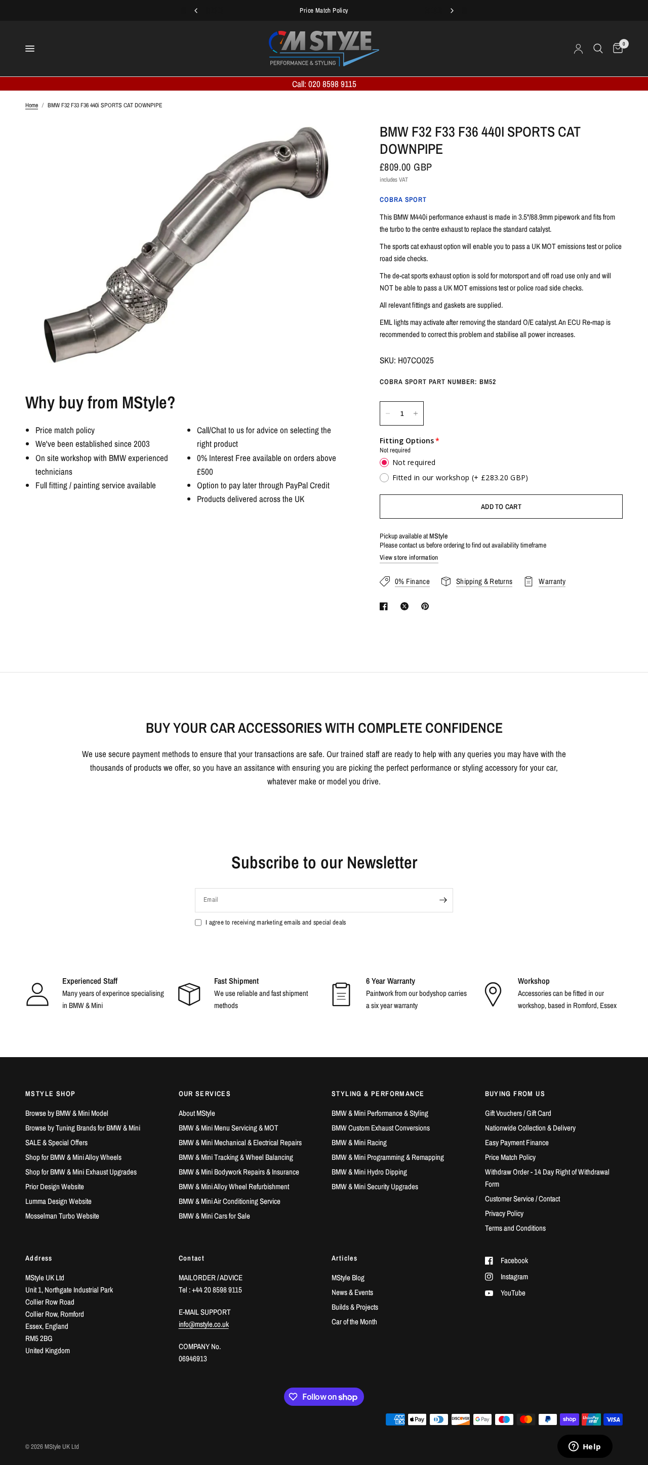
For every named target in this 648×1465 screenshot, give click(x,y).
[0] (615, 48)
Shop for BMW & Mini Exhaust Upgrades (81, 1171)
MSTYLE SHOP (50, 1093)
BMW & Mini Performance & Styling (380, 1113)
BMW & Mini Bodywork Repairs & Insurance (239, 1171)
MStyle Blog (348, 1277)
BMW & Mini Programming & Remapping (388, 1157)
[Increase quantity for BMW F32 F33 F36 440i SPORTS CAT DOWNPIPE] (415, 413)
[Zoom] (328, 144)
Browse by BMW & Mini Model (66, 1113)
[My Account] (578, 48)
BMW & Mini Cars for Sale (214, 1215)
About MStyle (197, 1113)
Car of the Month (354, 1321)
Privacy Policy (504, 1213)
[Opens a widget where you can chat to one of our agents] (585, 1447)
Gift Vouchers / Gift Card (518, 1113)
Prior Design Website (54, 1186)
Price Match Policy (510, 1157)
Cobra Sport (403, 199)
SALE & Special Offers (56, 1142)
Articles (344, 1258)
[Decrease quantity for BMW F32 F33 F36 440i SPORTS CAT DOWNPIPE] (387, 413)
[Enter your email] (443, 900)
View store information (409, 558)
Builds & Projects (355, 1307)
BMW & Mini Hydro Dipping (369, 1171)
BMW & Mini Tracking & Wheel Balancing (236, 1157)
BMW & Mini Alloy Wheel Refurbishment (234, 1186)
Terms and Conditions (515, 1228)
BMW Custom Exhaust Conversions (381, 1127)
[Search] (598, 48)
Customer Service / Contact (522, 1198)
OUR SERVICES (205, 1093)
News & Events (352, 1292)
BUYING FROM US (515, 1093)
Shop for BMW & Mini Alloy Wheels (73, 1157)
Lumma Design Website (58, 1201)
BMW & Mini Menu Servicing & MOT (228, 1127)
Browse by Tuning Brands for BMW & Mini (82, 1127)
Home (31, 105)
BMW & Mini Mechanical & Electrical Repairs (240, 1142)
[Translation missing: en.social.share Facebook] (386, 606)
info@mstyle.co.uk (204, 1324)
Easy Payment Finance (517, 1142)
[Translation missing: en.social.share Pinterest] (427, 606)
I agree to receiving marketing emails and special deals (276, 922)
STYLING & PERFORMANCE (378, 1093)
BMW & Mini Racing (359, 1142)
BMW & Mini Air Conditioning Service (229, 1201)
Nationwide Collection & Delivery (530, 1127)
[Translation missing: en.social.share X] (406, 606)
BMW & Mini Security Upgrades (375, 1186)
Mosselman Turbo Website (62, 1215)
